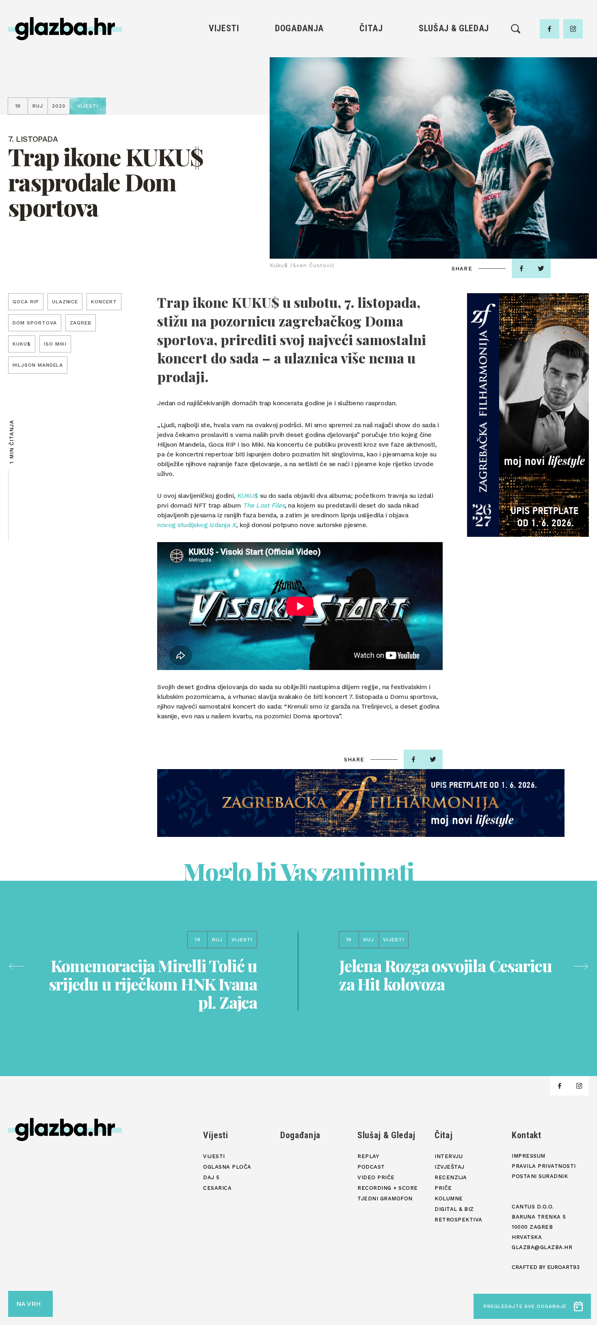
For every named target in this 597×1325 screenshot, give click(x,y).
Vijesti (224, 28)
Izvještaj (371, 67)
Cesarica (224, 94)
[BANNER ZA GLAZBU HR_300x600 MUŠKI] (528, 415)
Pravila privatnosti (544, 1166)
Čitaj (371, 28)
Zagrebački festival (223, 80)
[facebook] (549, 29)
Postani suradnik (540, 1176)
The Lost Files (264, 505)
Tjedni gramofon (454, 67)
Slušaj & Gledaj (454, 28)
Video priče (454, 94)
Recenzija (371, 80)
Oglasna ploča (224, 67)
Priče (371, 94)
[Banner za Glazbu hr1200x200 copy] (361, 803)
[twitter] (541, 268)
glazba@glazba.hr (542, 1247)
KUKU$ (247, 495)
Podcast (453, 80)
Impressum (528, 1156)
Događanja (299, 28)
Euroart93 (563, 1267)
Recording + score (454, 108)
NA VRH (28, 1304)
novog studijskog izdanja (196, 525)
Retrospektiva (371, 136)
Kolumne (371, 108)
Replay (454, 53)
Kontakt (526, 1135)
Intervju (371, 53)
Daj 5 (224, 108)
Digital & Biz (371, 122)
